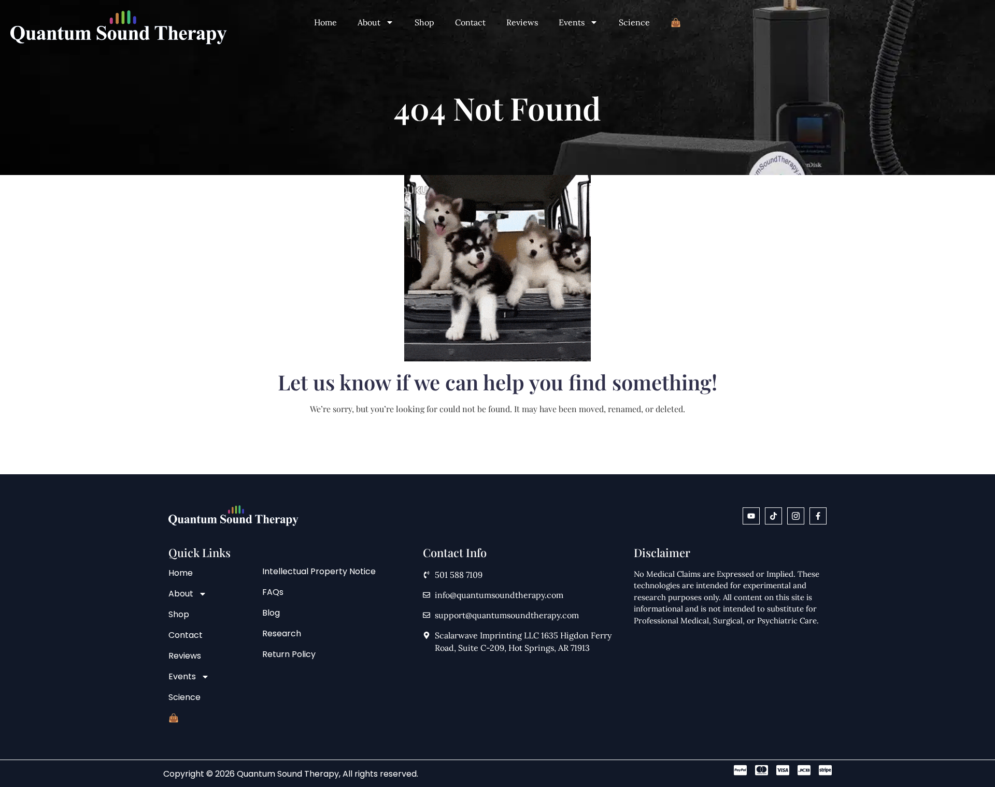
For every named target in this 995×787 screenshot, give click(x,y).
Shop (424, 22)
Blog (271, 613)
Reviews (522, 22)
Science (634, 22)
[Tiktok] (773, 515)
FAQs (272, 592)
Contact (470, 22)
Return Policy (289, 654)
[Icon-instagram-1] (795, 515)
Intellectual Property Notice (319, 571)
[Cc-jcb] (804, 770)
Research (281, 633)
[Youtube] (751, 515)
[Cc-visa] (782, 770)
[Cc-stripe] (825, 770)
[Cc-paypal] (740, 770)
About (369, 22)
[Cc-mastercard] (761, 770)
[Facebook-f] (818, 515)
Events (572, 22)
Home (325, 22)
